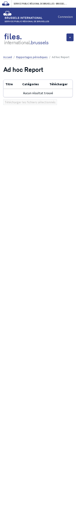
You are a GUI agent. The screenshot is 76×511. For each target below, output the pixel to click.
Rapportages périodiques (32, 57)
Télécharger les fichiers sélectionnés (30, 102)
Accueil (7, 57)
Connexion (65, 17)
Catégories (30, 84)
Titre (9, 84)
